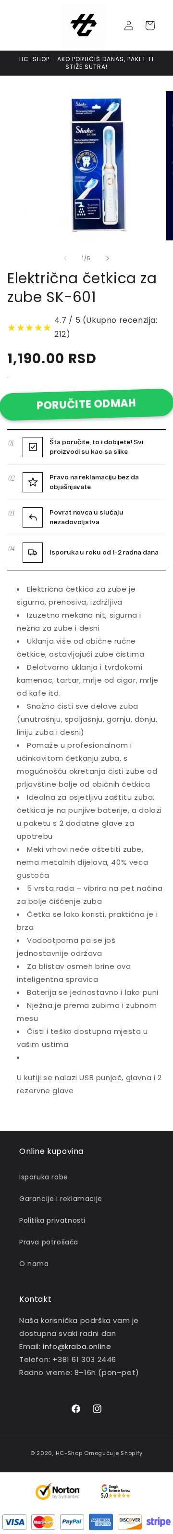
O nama (34, 1264)
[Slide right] (107, 258)
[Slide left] (65, 258)
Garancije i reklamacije (60, 1198)
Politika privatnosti (52, 1220)
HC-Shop (69, 1453)
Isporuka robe (43, 1177)
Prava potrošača (48, 1242)
